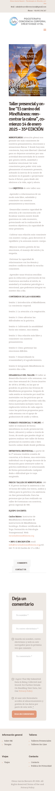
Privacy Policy (25, 691)
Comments (22, 563)
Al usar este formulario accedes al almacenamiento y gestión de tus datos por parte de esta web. (29, 702)
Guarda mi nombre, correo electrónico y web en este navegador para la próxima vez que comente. (28, 643)
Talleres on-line (39, 744)
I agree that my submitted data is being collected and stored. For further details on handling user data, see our (28, 685)
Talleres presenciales (41, 740)
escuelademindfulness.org (21, 535)
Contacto (35, 762)
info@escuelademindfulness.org (24, 544)
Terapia (7, 744)
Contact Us (20, 569)
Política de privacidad (41, 766)
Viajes (7, 762)
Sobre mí (8, 740)
